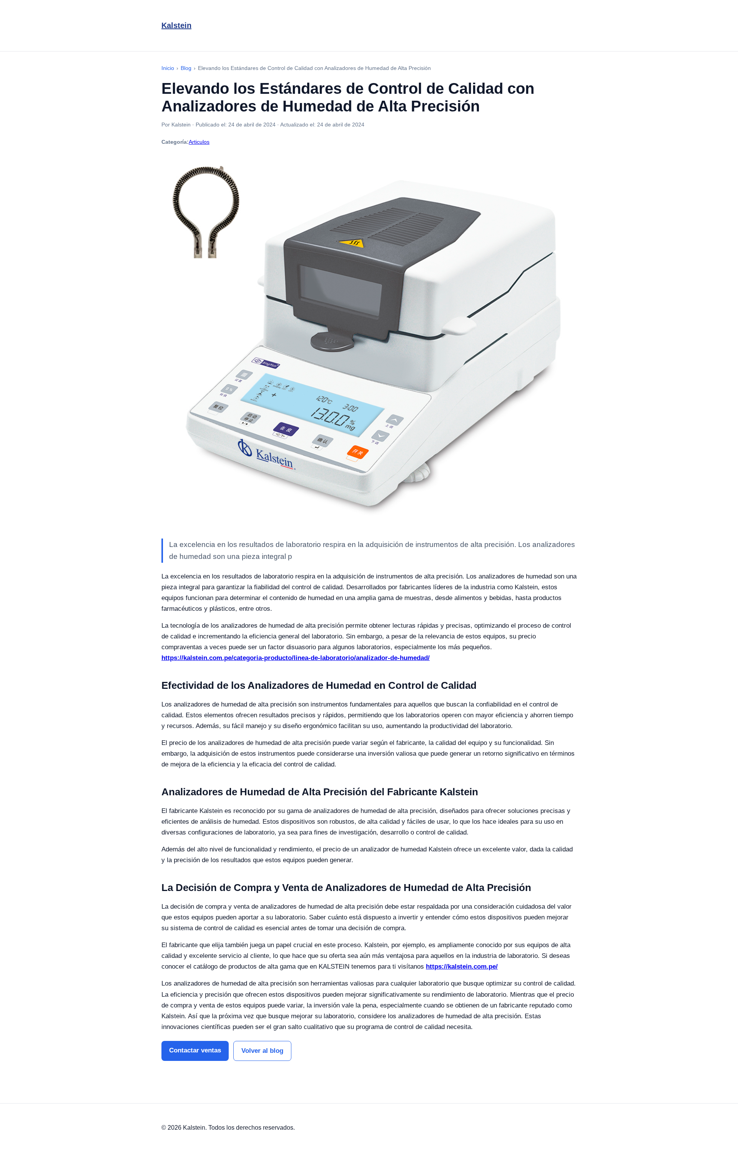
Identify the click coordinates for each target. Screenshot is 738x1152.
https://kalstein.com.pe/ (462, 966)
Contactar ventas (195, 1050)
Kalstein (176, 25)
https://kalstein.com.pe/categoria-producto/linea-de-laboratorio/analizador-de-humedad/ (295, 658)
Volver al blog (262, 1050)
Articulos (199, 142)
